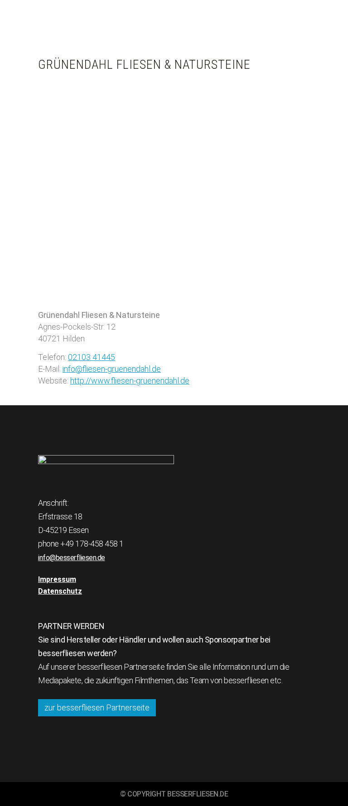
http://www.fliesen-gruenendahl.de (129, 380)
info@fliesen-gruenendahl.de (112, 369)
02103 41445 (91, 357)
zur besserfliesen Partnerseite (97, 707)
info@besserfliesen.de (71, 557)
